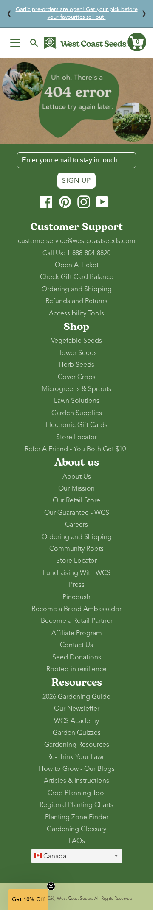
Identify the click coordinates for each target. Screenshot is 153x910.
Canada (54, 856)
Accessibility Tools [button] (76, 313)
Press (77, 585)
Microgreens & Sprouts (76, 389)
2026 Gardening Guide (76, 696)
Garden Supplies (76, 413)
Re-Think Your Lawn (76, 757)
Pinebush (76, 597)
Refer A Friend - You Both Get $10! (76, 449)
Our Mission (76, 488)
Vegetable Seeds (76, 340)
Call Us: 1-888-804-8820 (76, 253)
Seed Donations (76, 657)
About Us (76, 476)
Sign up (76, 180)
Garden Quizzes (77, 733)
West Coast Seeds (74, 898)
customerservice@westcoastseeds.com (77, 241)
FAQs (76, 841)
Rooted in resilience (76, 669)
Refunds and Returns (76, 301)
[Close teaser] (51, 886)
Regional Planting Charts (76, 805)
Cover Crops (77, 377)
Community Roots (76, 548)
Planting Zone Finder (76, 817)
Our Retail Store (76, 500)
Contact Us (76, 645)
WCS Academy (76, 721)
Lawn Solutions (76, 400)
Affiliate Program (76, 633)
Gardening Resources (76, 744)
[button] (137, 42)
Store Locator (76, 437)
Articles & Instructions (76, 780)
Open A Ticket (77, 265)
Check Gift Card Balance (76, 277)
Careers (76, 524)
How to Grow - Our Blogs (77, 769)
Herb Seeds (76, 364)
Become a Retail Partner (77, 621)
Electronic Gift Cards (76, 425)
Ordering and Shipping (77, 289)
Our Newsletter (76, 708)
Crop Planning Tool (77, 793)
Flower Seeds (76, 353)
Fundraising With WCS (76, 573)
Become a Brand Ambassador (76, 609)
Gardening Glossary (76, 829)
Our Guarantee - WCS (76, 512)
